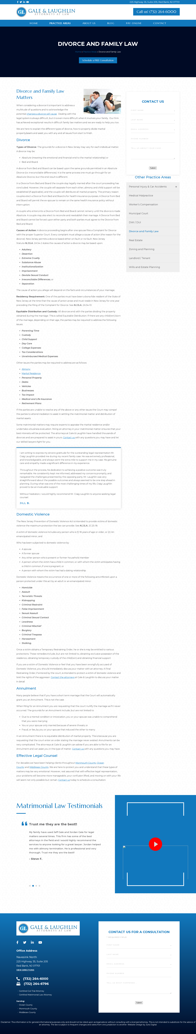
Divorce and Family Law (144, 231)
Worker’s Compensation (143, 204)
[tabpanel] (62, 850)
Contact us (69, 437)
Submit (153, 168)
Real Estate (136, 240)
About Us (89, 23)
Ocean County (26, 1005)
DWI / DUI (135, 222)
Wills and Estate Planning (144, 267)
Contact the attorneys (62, 677)
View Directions (25, 970)
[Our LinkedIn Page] (24, 2)
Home (34, 23)
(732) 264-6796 (36, 984)
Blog (110, 23)
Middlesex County (39, 767)
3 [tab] (36, 886)
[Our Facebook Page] (17, 2)
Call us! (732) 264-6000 (156, 11)
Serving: (20, 1001)
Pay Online (134, 23)
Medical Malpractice (141, 195)
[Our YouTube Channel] (27, 2)
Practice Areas (60, 23)
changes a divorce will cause (42, 114)
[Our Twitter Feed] (21, 2)
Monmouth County (85, 763)
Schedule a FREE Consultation (98, 60)
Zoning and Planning (141, 249)
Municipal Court (138, 213)
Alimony (26, 369)
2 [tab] (33, 886)
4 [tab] (39, 886)
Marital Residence (31, 373)
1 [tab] (30, 886)
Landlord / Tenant (139, 258)
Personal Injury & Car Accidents (148, 186)
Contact (159, 23)
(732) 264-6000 (35, 979)
